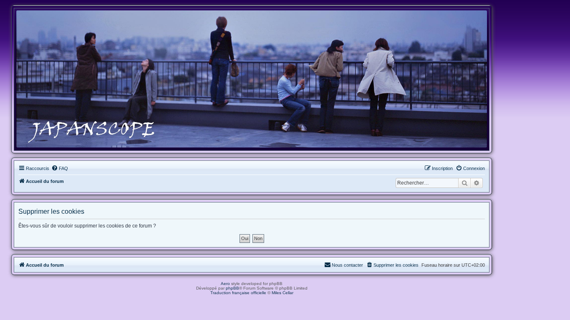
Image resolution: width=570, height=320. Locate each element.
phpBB (232, 288)
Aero (225, 283)
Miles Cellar (282, 292)
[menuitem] (59, 168)
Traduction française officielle (238, 292)
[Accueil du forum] (251, 79)
